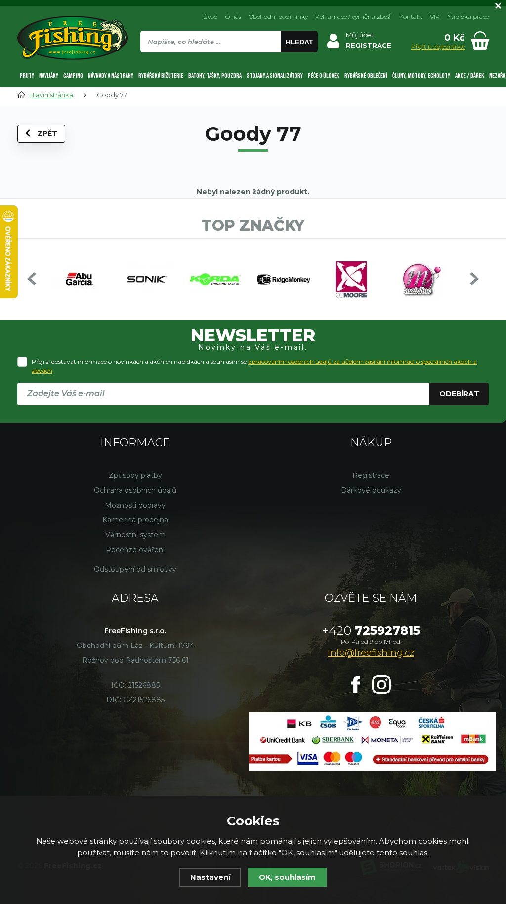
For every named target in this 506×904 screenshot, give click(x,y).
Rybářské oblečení (365, 76)
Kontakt (410, 16)
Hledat (299, 42)
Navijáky (48, 76)
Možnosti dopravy (135, 505)
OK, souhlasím (287, 877)
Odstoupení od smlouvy (135, 569)
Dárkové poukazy (371, 490)
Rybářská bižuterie (160, 76)
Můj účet (360, 35)
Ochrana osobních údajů (135, 490)
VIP (435, 16)
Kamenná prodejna (135, 520)
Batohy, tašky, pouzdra (215, 76)
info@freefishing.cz (371, 652)
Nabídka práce (468, 16)
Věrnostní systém (135, 534)
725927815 (371, 630)
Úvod (210, 16)
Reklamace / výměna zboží (353, 16)
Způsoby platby (135, 475)
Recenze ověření (135, 549)
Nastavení (210, 877)
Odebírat (459, 393)
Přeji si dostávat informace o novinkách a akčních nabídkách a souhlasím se (254, 366)
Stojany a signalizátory (275, 76)
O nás (233, 16)
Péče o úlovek (323, 76)
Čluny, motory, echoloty (421, 76)
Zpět (47, 133)
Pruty (27, 76)
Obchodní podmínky (278, 16)
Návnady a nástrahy (110, 76)
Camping (73, 76)
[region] (228, 62)
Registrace (370, 475)
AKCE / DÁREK (469, 76)
